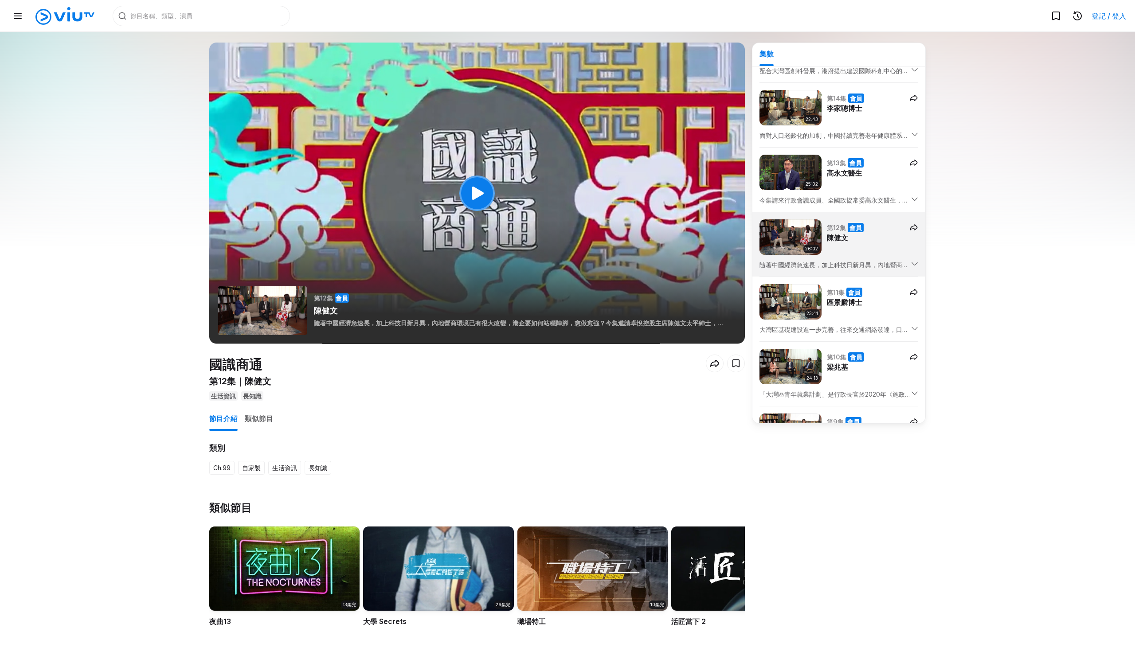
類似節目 (259, 418)
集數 (766, 53)
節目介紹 (223, 418)
